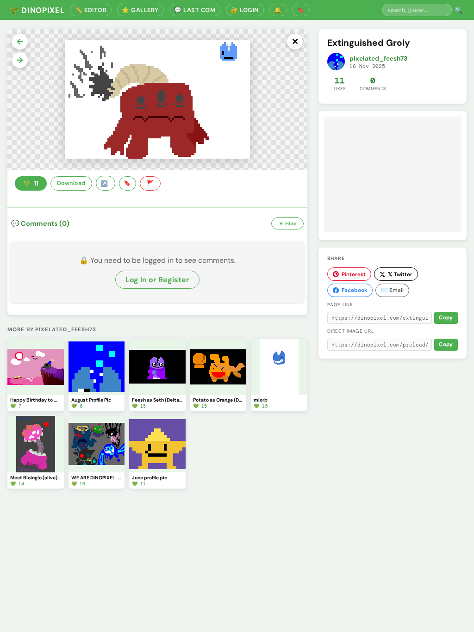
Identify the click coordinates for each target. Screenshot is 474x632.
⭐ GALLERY (140, 10)
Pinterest (354, 274)
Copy (446, 317)
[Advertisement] (392, 174)
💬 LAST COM (194, 10)
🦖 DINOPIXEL (36, 10)
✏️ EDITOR (90, 10)
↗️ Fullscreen (105, 183)
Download (71, 183)
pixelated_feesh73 (378, 58)
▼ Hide (288, 223)
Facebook (354, 290)
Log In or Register (157, 280)
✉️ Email (392, 290)
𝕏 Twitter (400, 274)
